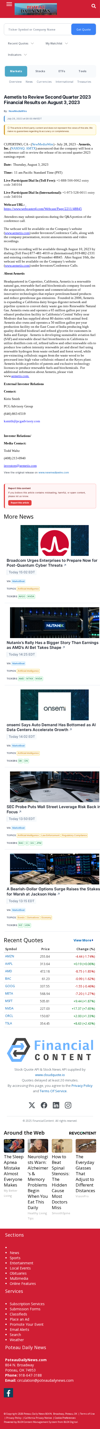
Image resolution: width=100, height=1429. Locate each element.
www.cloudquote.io (50, 1074)
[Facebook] (44, 1106)
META (9, 993)
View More (82, 940)
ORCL (9, 1016)
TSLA (8, 1023)
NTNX (29, 678)
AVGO (22, 596)
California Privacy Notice (38, 1417)
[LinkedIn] (56, 1106)
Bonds (21, 917)
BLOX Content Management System (37, 1422)
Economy (46, 917)
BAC (21, 843)
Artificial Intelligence (28, 588)
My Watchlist (54, 43)
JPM (38, 843)
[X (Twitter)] (32, 1106)
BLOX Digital (71, 1422)
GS (32, 843)
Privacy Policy (82, 1085)
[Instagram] (68, 1106)
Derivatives (33, 917)
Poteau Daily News (34, 1413)
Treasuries (84, 81)
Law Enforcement (50, 835)
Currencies (44, 81)
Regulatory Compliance (74, 835)
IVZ (20, 925)
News (29, 81)
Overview (15, 81)
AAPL (9, 963)
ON (26, 760)
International (64, 81)
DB (20, 760)
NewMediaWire (42, 144)
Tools (82, 71)
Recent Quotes (18, 43)
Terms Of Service (53, 1091)
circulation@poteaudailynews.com (45, 1380)
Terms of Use (87, 1413)
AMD (21, 678)
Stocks (40, 71)
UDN (27, 925)
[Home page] (36, 9)
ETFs (61, 71)
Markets (16, 71)
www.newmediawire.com (53, 472)
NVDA (31, 596)
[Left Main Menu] (9, 4)
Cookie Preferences (65, 1417)
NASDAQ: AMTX (23, 148)
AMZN (9, 956)
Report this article (20, 502)
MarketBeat (18, 581)
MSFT (9, 1001)
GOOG (10, 986)
